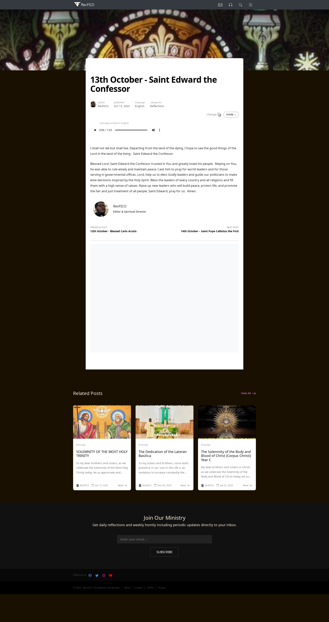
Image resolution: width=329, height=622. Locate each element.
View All (246, 393)
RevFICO (103, 106)
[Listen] (220, 5)
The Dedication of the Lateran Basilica (163, 453)
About (127, 587)
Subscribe (164, 552)
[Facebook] (90, 575)
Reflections (157, 106)
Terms (150, 587)
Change (212, 114)
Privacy (162, 587)
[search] (240, 5)
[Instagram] (103, 575)
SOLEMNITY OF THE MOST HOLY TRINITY (102, 453)
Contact (139, 587)
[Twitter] (96, 575)
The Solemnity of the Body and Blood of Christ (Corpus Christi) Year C (226, 455)
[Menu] (250, 5)
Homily (81, 444)
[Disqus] (164, 297)
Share (230, 114)
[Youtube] (110, 575)
